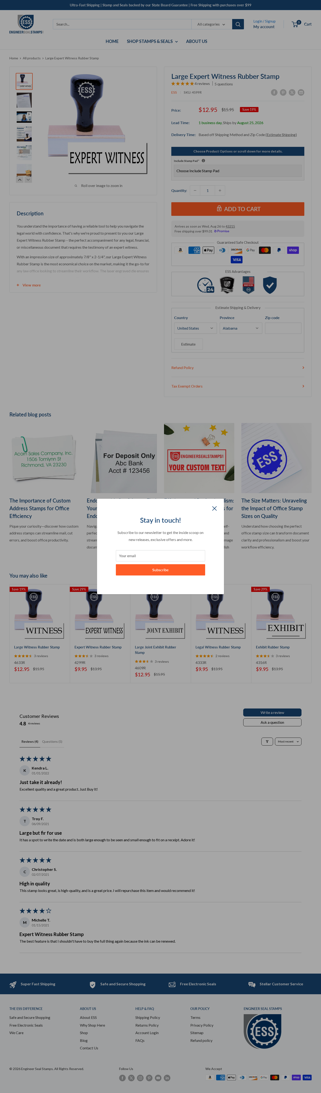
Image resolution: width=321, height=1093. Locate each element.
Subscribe (160, 569)
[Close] (214, 507)
